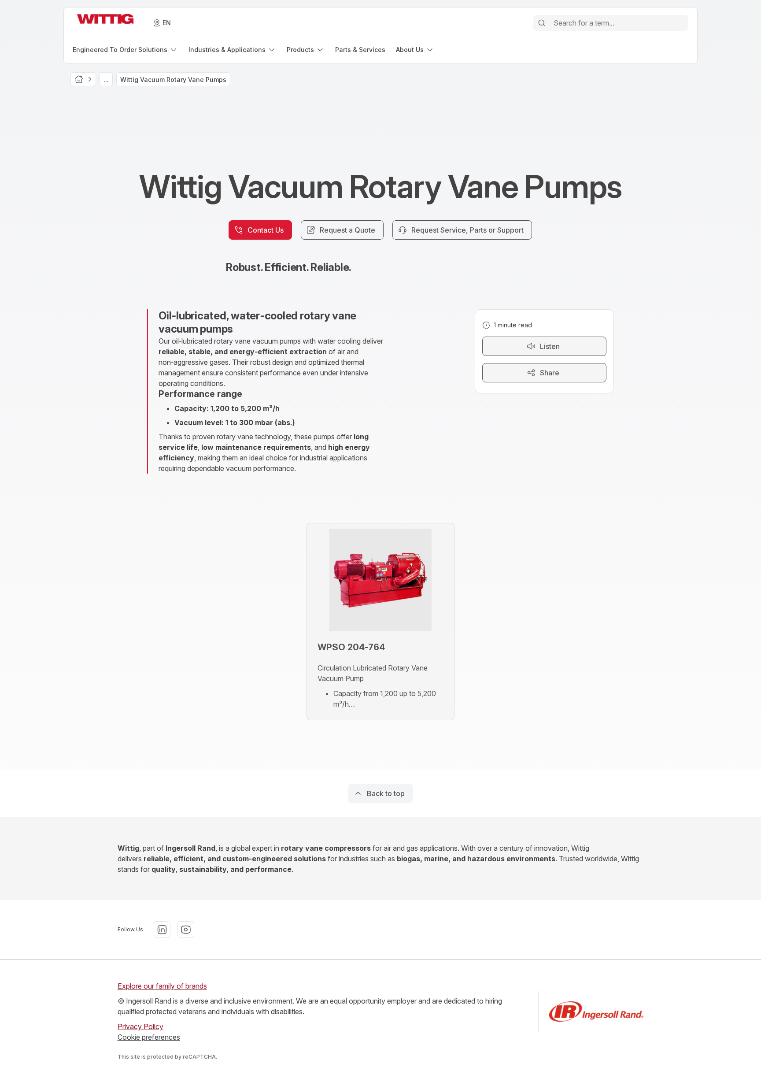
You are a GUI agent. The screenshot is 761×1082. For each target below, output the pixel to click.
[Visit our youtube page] (185, 929)
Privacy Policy (140, 1026)
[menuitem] (125, 49)
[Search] (542, 23)
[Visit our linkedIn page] (162, 929)
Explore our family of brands (162, 986)
